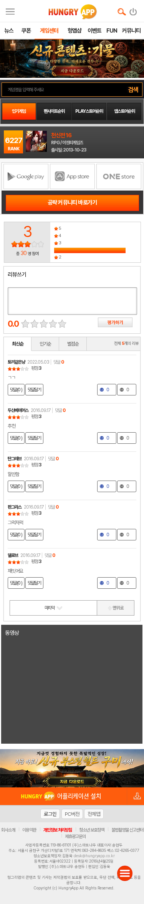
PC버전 (72, 814)
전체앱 (94, 814)
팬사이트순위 (54, 111)
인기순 (45, 344)
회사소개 (8, 830)
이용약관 (29, 830)
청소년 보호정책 (91, 830)
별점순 (73, 344)
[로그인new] (133, 10)
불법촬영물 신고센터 (127, 830)
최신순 (17, 344)
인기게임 (19, 111)
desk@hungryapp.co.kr (94, 855)
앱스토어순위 (124, 111)
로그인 (50, 814)
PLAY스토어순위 (89, 111)
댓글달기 (34, 389)
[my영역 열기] (10, 10)
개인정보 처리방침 (57, 830)
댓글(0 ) (16, 389)
